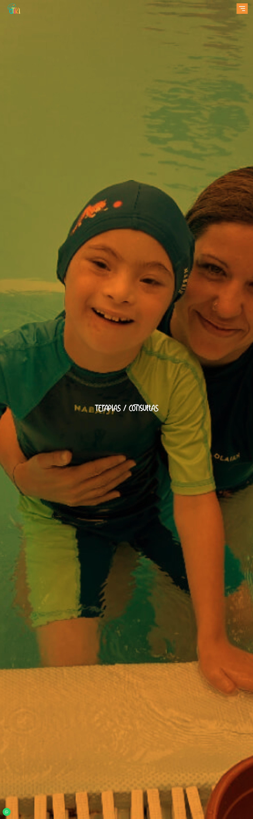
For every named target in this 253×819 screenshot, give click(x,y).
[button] (7, 812)
